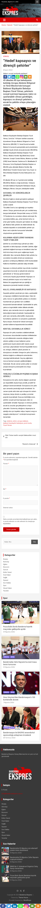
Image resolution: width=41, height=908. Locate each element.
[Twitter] (9, 77)
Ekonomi (6, 567)
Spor (4, 585)
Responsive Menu (37, 2)
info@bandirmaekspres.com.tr (12, 794)
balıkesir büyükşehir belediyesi (13, 423)
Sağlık (5, 578)
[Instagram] (21, 77)
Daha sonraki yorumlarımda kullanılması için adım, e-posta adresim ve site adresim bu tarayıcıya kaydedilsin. (20, 521)
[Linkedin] (13, 77)
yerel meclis (28, 423)
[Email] (26, 77)
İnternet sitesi (8, 508)
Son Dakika (7, 583)
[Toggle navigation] (4, 20)
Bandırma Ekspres (26, 895)
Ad (4, 489)
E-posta (6, 498)
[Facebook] (5, 77)
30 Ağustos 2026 (15, 853)
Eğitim (5, 564)
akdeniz (9, 421)
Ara (34, 542)
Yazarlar (6, 591)
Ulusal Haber (7, 588)
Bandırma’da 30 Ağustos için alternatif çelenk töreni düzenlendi (24, 849)
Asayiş (5, 559)
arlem (15, 421)
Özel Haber (7, 575)
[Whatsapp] (17, 77)
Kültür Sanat (7, 572)
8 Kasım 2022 (7, 70)
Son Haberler (9, 844)
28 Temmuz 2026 (9, 738)
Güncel (6, 56)
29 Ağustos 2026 (8, 632)
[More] (30, 77)
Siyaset (5, 580)
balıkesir (25, 421)
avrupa (19, 421)
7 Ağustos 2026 (8, 702)
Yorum (6, 464)
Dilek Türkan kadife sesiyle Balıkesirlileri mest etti (20, 436)
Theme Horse (23, 897)
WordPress (27, 900)
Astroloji (6, 562)
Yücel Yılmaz (7, 425)
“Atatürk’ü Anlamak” (29, 444)
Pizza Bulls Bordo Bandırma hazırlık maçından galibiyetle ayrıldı (23, 877)
